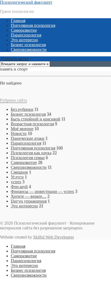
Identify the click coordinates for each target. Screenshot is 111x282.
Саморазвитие (24, 30)
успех (16, 182)
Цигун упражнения (29, 201)
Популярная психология (33, 25)
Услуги (17, 177)
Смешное (19, 172)
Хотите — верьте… (28, 196)
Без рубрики (22, 109)
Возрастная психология (32, 124)
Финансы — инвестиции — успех (42, 191)
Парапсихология (26, 35)
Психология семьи (28, 157)
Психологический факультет (26, 2)
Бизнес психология (28, 44)
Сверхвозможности (29, 49)
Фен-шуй (19, 186)
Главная (18, 20)
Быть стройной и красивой (35, 119)
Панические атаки (27, 138)
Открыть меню (14, 58)
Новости (19, 133)
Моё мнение (22, 128)
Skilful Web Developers (53, 237)
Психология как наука (31, 153)
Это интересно (24, 40)
